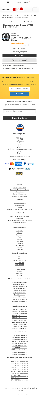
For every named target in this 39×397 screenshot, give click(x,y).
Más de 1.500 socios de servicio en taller (19, 149)
